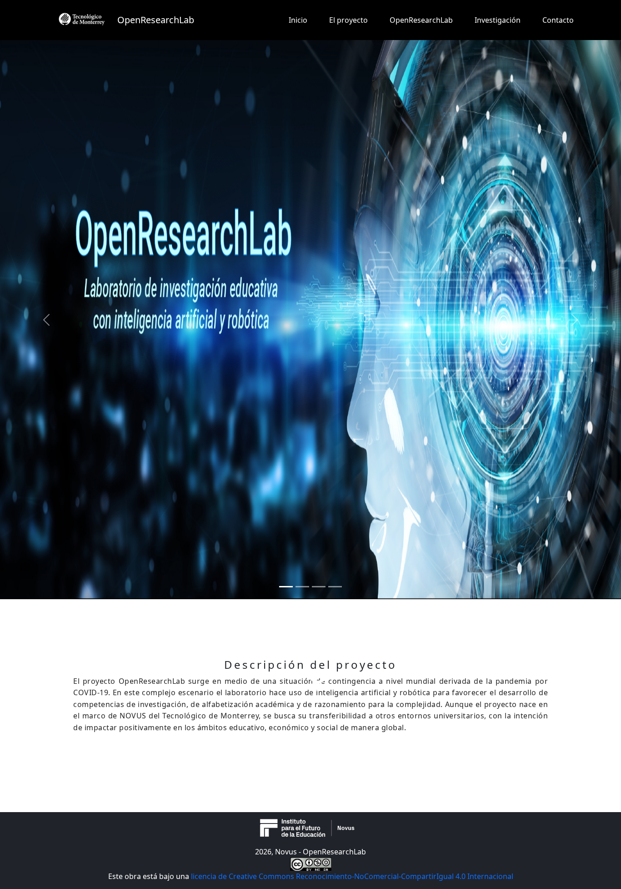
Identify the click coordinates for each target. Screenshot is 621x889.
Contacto (558, 20)
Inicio (298, 20)
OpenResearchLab (421, 20)
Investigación (498, 20)
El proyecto (348, 20)
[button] (46, 319)
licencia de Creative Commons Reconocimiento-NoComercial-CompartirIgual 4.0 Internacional (352, 876)
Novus (287, 852)
